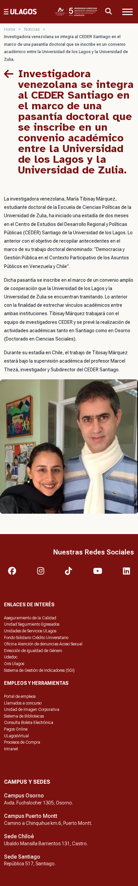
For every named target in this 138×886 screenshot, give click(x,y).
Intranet (11, 749)
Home (9, 29)
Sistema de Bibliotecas (24, 716)
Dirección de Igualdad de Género (33, 650)
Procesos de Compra (22, 742)
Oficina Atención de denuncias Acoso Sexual (43, 644)
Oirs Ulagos (14, 663)
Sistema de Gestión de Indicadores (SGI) (39, 670)
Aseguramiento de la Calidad (30, 618)
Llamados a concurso (23, 703)
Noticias (32, 29)
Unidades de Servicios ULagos (30, 631)
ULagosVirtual (16, 736)
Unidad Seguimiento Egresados (31, 624)
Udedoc (10, 657)
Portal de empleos (20, 696)
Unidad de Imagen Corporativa (31, 709)
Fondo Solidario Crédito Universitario (36, 637)
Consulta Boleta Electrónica (28, 722)
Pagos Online (15, 729)
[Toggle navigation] (127, 11)
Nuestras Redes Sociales (93, 552)
